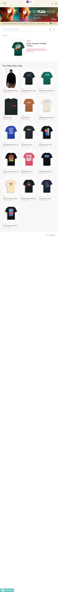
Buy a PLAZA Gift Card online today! (41, 306)
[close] (54, 277)
